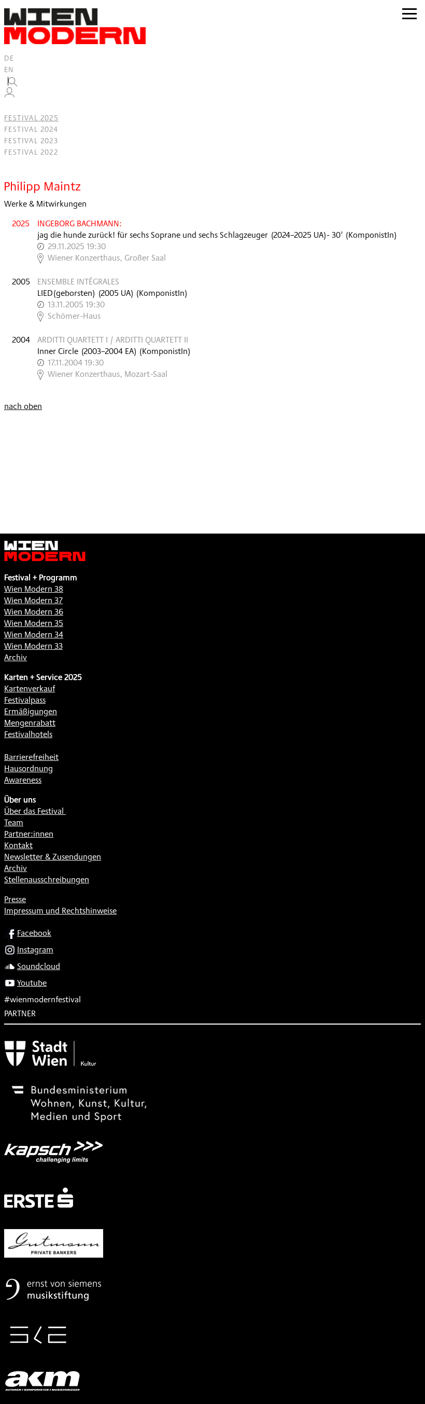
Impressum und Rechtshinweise (60, 911)
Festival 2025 (31, 118)
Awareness (22, 780)
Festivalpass (25, 700)
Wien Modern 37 (33, 600)
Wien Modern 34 (33, 634)
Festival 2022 (31, 152)
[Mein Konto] (9, 95)
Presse (15, 899)
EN (9, 69)
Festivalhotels (28, 734)
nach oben (23, 406)
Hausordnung (28, 768)
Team (13, 822)
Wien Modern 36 (33, 612)
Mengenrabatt (29, 723)
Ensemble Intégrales (78, 282)
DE (9, 58)
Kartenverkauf (29, 688)
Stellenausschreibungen (46, 879)
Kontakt (18, 845)
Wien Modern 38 (33, 589)
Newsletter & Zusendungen (52, 857)
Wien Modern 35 (33, 623)
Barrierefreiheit (31, 757)
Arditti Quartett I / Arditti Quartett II (112, 340)
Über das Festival (34, 811)
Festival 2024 (31, 129)
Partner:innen (28, 834)
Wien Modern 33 (33, 646)
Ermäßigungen (30, 711)
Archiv (15, 657)
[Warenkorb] (13, 106)
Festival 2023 (31, 140)
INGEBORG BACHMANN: (79, 223)
